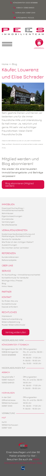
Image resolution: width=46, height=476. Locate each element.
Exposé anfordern (10, 307)
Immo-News (7, 286)
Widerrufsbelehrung (11, 322)
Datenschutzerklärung (12, 319)
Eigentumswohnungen (12, 216)
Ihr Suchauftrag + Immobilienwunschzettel (21, 275)
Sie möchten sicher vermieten (15, 248)
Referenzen (9, 253)
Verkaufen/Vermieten (14, 230)
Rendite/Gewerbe (9, 225)
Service (6, 270)
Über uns (7, 265)
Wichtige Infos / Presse (12, 280)
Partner (6, 291)
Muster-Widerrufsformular (13, 325)
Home (5, 64)
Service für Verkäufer (11, 239)
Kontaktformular (9, 304)
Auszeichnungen (9, 245)
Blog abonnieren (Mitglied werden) (19, 184)
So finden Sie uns (10, 301)
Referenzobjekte (9, 260)
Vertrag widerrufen (15, 332)
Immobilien (8, 204)
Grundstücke (7, 219)
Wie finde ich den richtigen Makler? (17, 242)
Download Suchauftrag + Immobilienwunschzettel (13, 209)
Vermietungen (8, 222)
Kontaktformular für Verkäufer (15, 278)
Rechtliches (9, 312)
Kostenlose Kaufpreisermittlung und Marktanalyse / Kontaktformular (18, 235)
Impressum (7, 316)
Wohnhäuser (7, 213)
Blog (14, 64)
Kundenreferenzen (10, 257)
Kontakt (6, 297)
